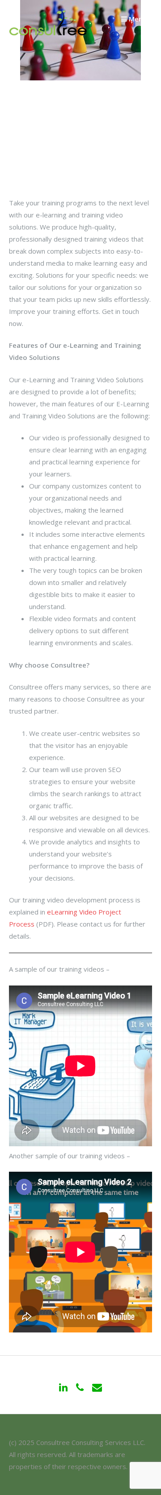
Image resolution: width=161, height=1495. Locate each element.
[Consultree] (48, 34)
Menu (137, 18)
